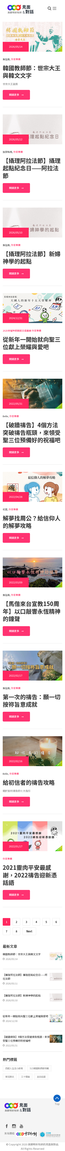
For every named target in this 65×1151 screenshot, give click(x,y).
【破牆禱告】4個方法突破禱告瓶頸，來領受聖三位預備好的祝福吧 (31, 432)
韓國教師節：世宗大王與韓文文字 (31, 72)
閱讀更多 (14, 94)
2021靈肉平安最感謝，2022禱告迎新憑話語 (30, 875)
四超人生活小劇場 (14, 1068)
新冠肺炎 (9, 1076)
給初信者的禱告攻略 (29, 782)
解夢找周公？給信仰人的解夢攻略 (31, 522)
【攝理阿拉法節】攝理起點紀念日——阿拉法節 (31, 168)
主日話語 (41, 1076)
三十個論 (25, 1076)
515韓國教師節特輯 (39, 1068)
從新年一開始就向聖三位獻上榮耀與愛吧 (31, 343)
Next (29, 931)
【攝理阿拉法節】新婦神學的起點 (31, 257)
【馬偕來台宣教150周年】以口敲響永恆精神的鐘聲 (31, 611)
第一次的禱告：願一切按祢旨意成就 (31, 700)
